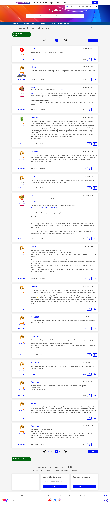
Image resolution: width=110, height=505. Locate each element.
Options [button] (93, 28)
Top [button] (106, 496)
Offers (65, 3)
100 (34, 328)
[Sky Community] (22, 3)
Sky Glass (55, 10)
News (45, 3)
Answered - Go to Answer (21, 34)
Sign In (95, 2)
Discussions (36, 3)
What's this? (22, 56)
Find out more (59, 89)
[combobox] (58, 16)
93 (33, 109)
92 (33, 79)
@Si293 (34, 201)
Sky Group (86, 495)
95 (33, 168)
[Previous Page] (44, 40)
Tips (51, 3)
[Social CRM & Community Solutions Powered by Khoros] (104, 500)
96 (33, 187)
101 (34, 354)
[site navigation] (12, 2)
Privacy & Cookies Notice (48, 495)
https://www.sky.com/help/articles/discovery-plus (45, 207)
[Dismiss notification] (96, 7)
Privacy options (25, 495)
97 (33, 238)
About (58, 3)
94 (33, 143)
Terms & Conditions (35, 495)
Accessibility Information (61, 495)
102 (34, 374)
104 (34, 418)
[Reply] (95, 59)
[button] (96, 48)
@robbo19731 (35, 93)
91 (33, 59)
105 (34, 444)
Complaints (71, 495)
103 (34, 395)
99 (33, 309)
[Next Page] (65, 40)
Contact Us (79, 495)
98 (33, 278)
